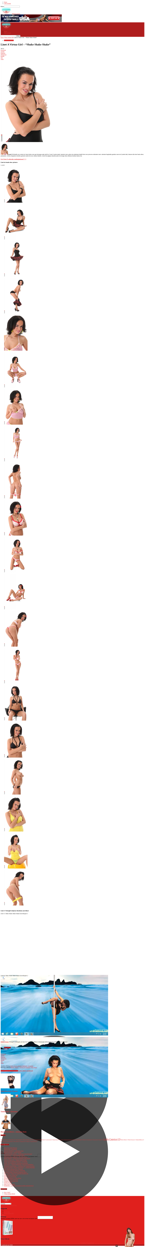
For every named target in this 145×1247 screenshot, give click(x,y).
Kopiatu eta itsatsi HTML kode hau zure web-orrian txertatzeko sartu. (19, 1218)
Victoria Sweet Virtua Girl (11, 1181)
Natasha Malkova (140, 1139)
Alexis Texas (12, 1139)
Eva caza (61, 1139)
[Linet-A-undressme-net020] (16, 387)
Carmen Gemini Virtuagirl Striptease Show (15, 1172)
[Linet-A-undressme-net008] (16, 683)
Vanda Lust (23, 1141)
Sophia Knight (10, 1141)
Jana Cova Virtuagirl (9, 1184)
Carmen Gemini (36, 1139)
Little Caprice (111, 1139)
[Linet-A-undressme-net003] (16, 868)
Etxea (5, 2)
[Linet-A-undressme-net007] (16, 720)
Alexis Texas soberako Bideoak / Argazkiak (21, 1066)
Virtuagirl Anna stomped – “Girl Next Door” (16, 1157)
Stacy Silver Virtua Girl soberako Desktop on (16, 1173)
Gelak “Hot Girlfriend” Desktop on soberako (16, 1163)
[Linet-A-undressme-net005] (16, 757)
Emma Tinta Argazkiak (10, 1176)
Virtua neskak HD (9, 37)
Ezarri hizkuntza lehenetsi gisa (9, 1205)
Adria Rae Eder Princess (9, 1091)
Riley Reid (3, 1141)
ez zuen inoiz (49, 1139)
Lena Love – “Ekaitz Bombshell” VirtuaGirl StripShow (18, 1164)
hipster (85, 1139)
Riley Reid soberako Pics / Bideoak (13, 1169)
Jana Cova (90, 1139)
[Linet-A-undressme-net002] (16, 831)
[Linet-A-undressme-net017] (16, 461)
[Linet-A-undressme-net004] (16, 905)
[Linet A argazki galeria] (16, 794)
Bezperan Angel (68, 1139)
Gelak (28, 1141)
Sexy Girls (7, 1192)
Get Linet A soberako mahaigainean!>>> (13, 159)
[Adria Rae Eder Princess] (11, 1088)
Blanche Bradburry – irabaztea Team (13, 1132)
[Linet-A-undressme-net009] (16, 535)
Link (2, 1213)
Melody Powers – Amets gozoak (12, 1152)
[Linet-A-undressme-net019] (16, 350)
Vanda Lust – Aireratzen (9, 1111)
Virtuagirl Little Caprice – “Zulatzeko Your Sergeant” (18, 1154)
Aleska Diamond (5, 1139)
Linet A (6, 1049)
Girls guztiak (7, 3)
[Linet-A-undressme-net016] (16, 498)
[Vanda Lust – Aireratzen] (6, 1108)
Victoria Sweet (33, 1141)
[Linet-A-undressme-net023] (16, 276)
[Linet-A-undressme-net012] (16, 609)
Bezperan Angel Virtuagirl (11, 1179)
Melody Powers (132, 1139)
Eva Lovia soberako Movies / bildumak (14, 1170)
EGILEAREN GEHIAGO (25, 1070)
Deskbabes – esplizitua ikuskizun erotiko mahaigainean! (19, 1185)
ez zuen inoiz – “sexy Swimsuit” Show (14, 1155)
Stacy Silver (17, 1141)
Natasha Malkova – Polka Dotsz (12, 1178)
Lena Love (96, 1139)
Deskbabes (42, 1139)
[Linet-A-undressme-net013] (16, 572)
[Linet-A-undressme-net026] (16, 313)
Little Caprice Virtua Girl (10, 1175)
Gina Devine (79, 1139)
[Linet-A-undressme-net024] (16, 202)
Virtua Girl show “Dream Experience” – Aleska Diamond (19, 1167)
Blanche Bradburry (27, 1139)
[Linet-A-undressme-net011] (16, 646)
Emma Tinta (56, 1139)
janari (74, 1139)
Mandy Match (124, 1139)
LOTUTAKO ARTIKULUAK (9, 1070)
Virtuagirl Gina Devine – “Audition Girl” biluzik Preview (19, 1166)
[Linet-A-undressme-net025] (16, 239)
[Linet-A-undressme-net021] (16, 424)
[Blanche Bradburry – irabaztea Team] (6, 1128)
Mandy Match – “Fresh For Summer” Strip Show (24, 1067)
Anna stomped (19, 1139)
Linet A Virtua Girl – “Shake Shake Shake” (15, 1160)
